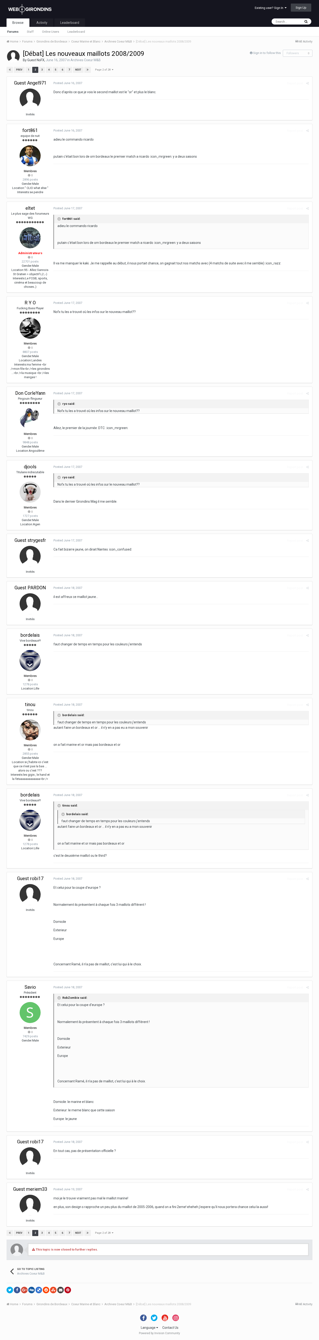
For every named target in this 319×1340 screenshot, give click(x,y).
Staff (30, 31)
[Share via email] (60, 1290)
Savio (30, 987)
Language (148, 1327)
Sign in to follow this (267, 53)
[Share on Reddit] (46, 1290)
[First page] (10, 70)
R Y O (30, 303)
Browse (18, 23)
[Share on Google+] (24, 1290)
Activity (41, 23)
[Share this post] (307, 83)
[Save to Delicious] (38, 1290)
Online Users (50, 31)
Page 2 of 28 (103, 69)
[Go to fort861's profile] (30, 155)
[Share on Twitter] (10, 1290)
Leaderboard (76, 31)
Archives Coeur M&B (86, 60)
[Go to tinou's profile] (30, 729)
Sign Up (301, 7)
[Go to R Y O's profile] (30, 328)
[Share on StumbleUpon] (53, 1290)
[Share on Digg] (31, 1290)
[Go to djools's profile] (30, 492)
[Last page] (87, 70)
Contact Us (170, 1327)
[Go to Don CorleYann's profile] (30, 418)
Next (78, 69)
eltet (30, 208)
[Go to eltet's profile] (30, 237)
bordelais (30, 635)
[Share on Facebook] (17, 1290)
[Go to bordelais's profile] (30, 660)
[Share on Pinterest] (67, 1290)
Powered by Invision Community (159, 1333)
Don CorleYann (30, 393)
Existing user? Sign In (270, 8)
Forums (12, 31)
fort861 (30, 130)
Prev (19, 69)
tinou (30, 704)
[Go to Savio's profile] (30, 1012)
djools (30, 466)
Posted (67, 83)
